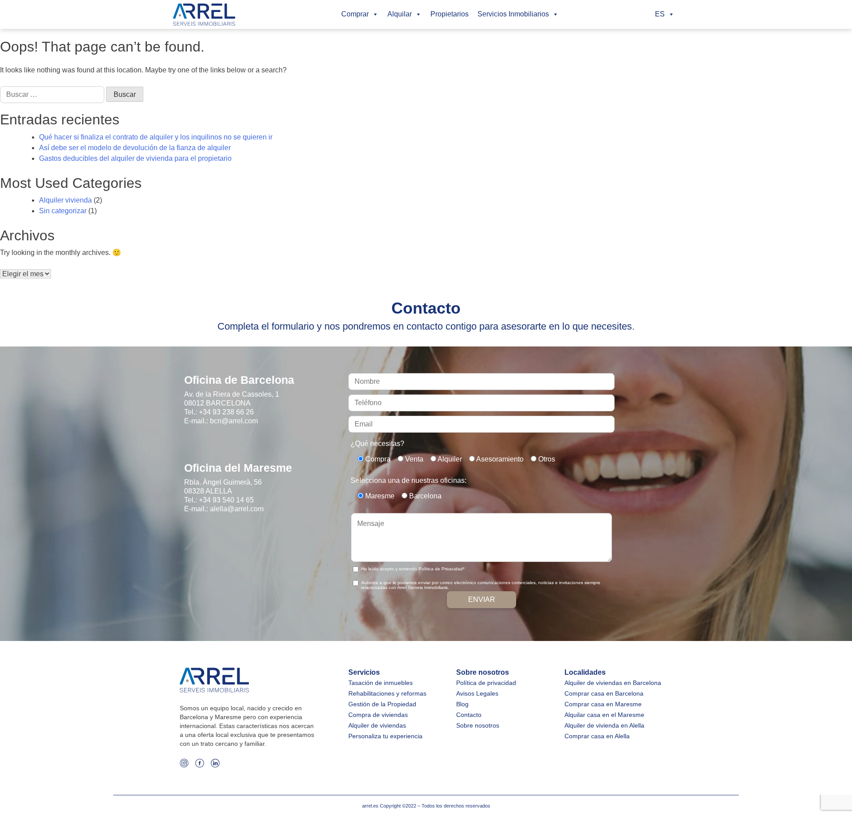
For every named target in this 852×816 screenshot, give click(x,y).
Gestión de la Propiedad (382, 704)
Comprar (355, 14)
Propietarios (449, 14)
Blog (462, 704)
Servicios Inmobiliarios (513, 14)
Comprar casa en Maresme (603, 704)
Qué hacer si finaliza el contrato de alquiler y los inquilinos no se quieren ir (155, 137)
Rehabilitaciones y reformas (387, 693)
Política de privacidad (486, 682)
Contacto (468, 714)
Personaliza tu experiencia (385, 736)
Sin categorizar (63, 211)
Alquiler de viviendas (377, 725)
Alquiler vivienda (65, 200)
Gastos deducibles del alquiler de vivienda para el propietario (135, 158)
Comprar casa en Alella (597, 736)
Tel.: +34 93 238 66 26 (219, 412)
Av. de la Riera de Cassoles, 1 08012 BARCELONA (231, 398)
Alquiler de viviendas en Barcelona (612, 682)
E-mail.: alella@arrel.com (224, 509)
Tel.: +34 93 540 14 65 (219, 500)
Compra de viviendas (378, 714)
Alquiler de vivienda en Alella (604, 725)
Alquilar (399, 14)
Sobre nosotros (477, 725)
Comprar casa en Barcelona (603, 693)
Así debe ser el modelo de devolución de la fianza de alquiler (135, 147)
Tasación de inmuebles (380, 682)
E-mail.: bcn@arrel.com (221, 421)
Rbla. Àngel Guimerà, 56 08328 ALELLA (223, 486)
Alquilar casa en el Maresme (604, 714)
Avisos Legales (477, 693)
